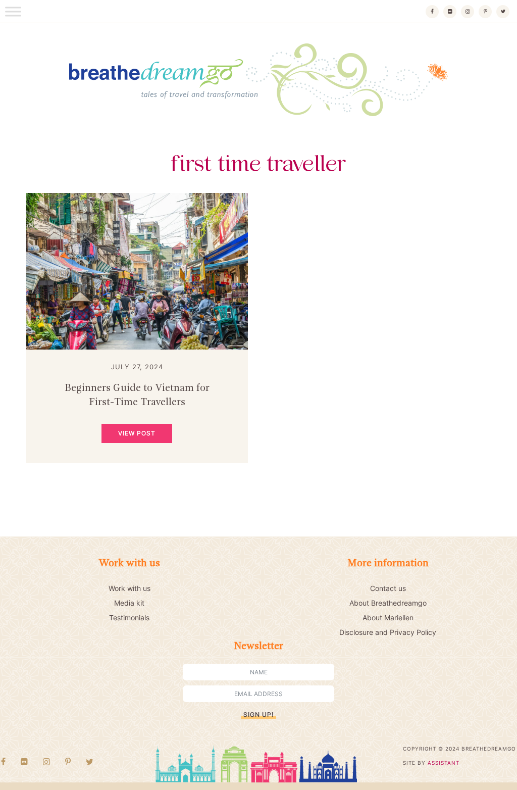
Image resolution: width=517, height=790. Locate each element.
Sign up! (258, 714)
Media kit (129, 603)
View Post (137, 433)
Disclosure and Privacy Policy (387, 632)
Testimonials (129, 617)
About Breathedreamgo (388, 603)
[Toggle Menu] (13, 11)
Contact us (388, 588)
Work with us (129, 588)
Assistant (443, 763)
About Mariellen (388, 617)
